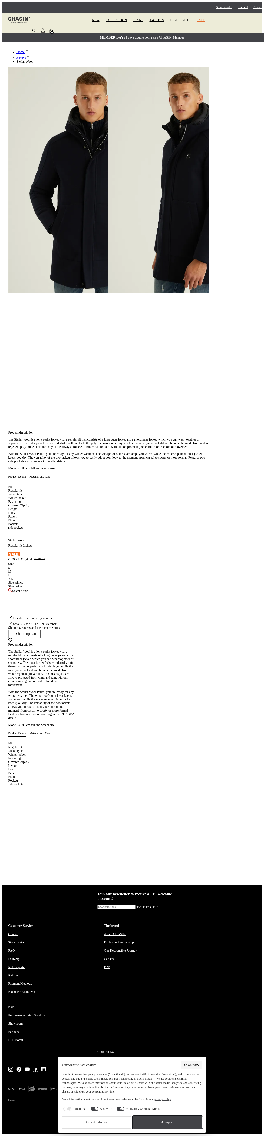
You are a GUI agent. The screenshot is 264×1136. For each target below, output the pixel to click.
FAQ (11, 950)
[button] (18, 476)
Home (20, 52)
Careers (109, 959)
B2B (107, 967)
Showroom (15, 1023)
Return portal (16, 967)
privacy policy (162, 1099)
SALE (201, 20)
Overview (193, 1064)
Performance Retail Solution (26, 1015)
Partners (13, 1031)
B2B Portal (15, 1040)
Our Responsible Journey (120, 950)
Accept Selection (97, 1122)
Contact (243, 7)
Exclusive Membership (23, 991)
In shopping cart (24, 634)
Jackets (21, 58)
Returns (13, 975)
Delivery (14, 959)
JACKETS (157, 20)
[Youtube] (27, 1069)
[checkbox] (74, 1108)
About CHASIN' (115, 934)
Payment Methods (20, 983)
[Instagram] (10, 1070)
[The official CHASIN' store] (19, 20)
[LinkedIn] (43, 1069)
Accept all (167, 1122)
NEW (96, 20)
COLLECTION (116, 20)
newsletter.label (147, 906)
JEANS (138, 20)
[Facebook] (35, 1070)
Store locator (224, 7)
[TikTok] (18, 1070)
